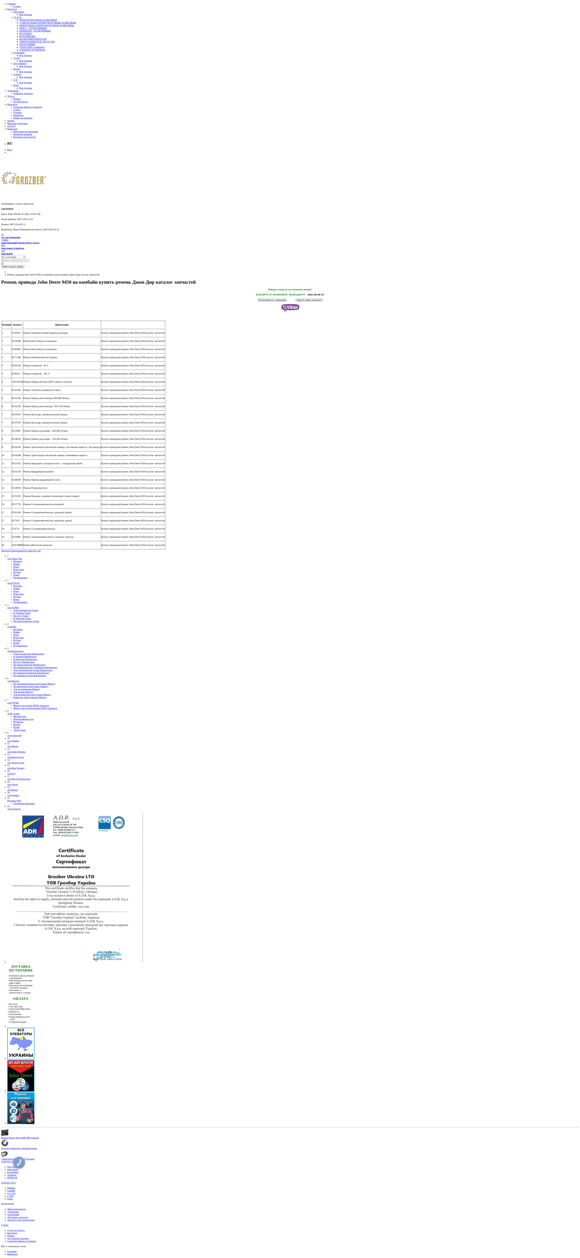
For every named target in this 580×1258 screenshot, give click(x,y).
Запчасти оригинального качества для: (21, 551)
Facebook (12, 1251)
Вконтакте (12, 1254)
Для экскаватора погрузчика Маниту (32, 694)
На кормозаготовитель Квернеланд (31, 673)
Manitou (11, 1188)
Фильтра (17, 561)
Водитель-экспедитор (24, 137)
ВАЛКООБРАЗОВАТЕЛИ (33, 39)
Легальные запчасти (17, 1217)
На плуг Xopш (20, 615)
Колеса (16, 724)
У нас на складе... (16, 1230)
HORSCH (12, 1177)
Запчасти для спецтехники (21, 1220)
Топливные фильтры (24, 803)
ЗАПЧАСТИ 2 (8, 1183)
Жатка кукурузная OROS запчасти (31, 705)
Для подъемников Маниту (26, 689)
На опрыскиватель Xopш (26, 621)
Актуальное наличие (18, 1238)
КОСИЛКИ (25, 33)
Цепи (16, 567)
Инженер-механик (22, 134)
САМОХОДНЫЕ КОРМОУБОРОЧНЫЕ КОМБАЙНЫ (47, 22)
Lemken (17, 74)
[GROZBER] (24, 179)
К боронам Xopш (22, 618)
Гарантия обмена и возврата (27, 107)
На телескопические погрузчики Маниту (34, 683)
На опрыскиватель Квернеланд (29, 664)
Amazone (11, 1175)
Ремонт (17, 99)
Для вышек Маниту (23, 692)
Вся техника (25, 14)
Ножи (16, 575)
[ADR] (75, 962)
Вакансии (18, 115)
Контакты (12, 104)
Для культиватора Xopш (25, 610)
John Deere (18, 12)
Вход (9, 150)
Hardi (16, 85)
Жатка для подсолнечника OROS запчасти (35, 708)
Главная (11, 3)
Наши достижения (22, 118)
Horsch (16, 69)
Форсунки (18, 569)
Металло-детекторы (17, 123)
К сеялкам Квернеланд (25, 656)
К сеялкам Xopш (21, 613)
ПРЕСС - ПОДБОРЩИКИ (33, 28)
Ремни (16, 564)
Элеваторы (13, 90)
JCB (15, 80)
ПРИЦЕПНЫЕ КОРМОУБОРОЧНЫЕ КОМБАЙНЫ (46, 25)
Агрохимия (13, 1214)
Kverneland (18, 52)
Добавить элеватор (23, 93)
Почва (16, 727)
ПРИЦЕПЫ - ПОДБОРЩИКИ (35, 31)
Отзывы (17, 112)
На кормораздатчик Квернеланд (29, 675)
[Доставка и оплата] (20, 1026)
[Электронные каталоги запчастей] (20, 1091)
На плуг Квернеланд (24, 662)
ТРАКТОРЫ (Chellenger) (32, 47)
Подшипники (20, 577)
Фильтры (18, 629)
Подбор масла (20, 101)
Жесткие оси (19, 716)
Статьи (17, 6)
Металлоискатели (16, 1209)
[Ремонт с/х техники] (20, 1123)
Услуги (10, 96)
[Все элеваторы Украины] (20, 1058)
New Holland (19, 63)
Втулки (17, 572)
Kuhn (10, 1199)
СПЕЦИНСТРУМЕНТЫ (32, 50)
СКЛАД (11, 126)
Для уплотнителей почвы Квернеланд (33, 670)
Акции (10, 120)
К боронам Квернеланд (25, 659)
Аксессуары (19, 730)
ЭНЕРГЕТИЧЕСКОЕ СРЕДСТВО (37, 42)
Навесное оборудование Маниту (30, 697)
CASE (16, 58)
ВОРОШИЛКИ (27, 36)
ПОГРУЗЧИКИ (27, 44)
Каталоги (12, 9)
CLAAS (17, 17)
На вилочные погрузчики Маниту (30, 686)
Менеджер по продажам (25, 131)
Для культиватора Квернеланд (28, 654)
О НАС (17, 110)
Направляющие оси (23, 719)
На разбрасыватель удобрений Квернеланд (35, 667)
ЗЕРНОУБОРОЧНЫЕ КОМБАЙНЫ (38, 20)
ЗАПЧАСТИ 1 (8, 1161)
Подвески (18, 722)
